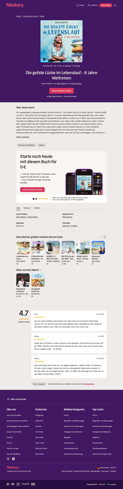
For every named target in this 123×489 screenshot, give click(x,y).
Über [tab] (18, 208)
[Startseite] (40, 5)
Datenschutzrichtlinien (82, 471)
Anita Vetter (76, 83)
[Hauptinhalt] (115, 5)
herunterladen (89, 384)
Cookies (113, 471)
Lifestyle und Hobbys (30, 16)
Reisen (42, 16)
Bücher (18, 16)
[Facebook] (13, 458)
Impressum (105, 471)
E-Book (74, 226)
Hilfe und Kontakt (18, 399)
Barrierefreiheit (67, 471)
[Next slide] (105, 237)
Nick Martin (62, 83)
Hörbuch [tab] (27, 208)
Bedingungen (95, 471)
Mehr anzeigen (22, 137)
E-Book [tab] (37, 208)
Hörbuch (66, 226)
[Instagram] (8, 458)
